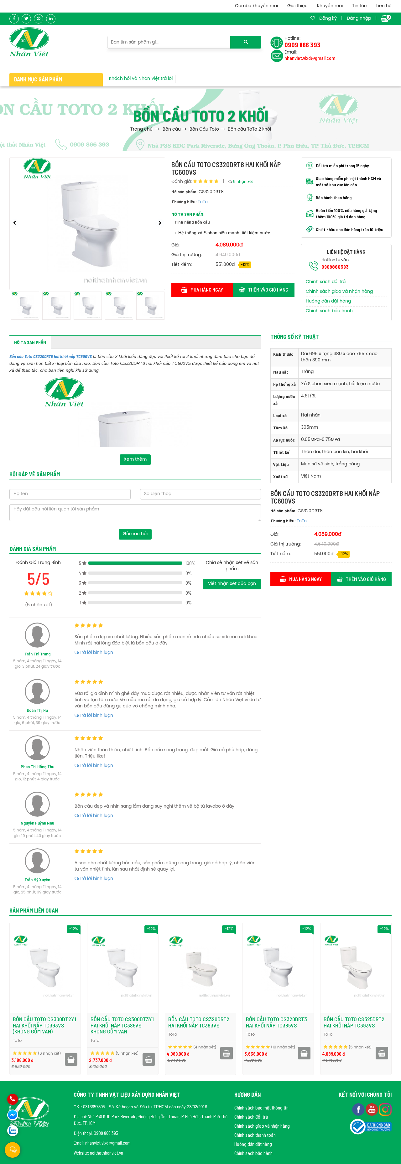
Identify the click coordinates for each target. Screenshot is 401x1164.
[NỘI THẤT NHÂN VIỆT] (29, 42)
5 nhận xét (243, 182)
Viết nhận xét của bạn (232, 584)
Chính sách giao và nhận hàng (339, 291)
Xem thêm (135, 459)
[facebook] (14, 18)
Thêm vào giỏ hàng (268, 289)
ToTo (203, 202)
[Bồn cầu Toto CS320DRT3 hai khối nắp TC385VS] (278, 967)
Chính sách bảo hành (329, 311)
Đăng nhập (359, 18)
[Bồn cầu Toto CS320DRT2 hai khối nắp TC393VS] (200, 967)
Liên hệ (384, 6)
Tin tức (359, 6)
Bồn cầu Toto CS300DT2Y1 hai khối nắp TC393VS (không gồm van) (44, 1025)
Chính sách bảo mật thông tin (261, 1107)
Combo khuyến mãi (256, 6)
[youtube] (372, 1109)
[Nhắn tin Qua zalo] (12, 1130)
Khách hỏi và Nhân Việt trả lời (141, 78)
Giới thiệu (297, 6)
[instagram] (385, 1109)
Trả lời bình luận (96, 652)
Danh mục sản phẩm (38, 79)
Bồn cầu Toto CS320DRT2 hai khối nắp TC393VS (198, 1022)
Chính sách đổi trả (326, 282)
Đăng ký (328, 18)
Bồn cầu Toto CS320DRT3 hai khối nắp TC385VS (276, 1022)
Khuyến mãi (330, 6)
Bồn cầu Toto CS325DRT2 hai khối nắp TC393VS (354, 1022)
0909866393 (335, 267)
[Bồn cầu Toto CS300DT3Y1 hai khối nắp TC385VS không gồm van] (122, 967)
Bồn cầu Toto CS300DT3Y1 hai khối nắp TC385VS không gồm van (122, 1025)
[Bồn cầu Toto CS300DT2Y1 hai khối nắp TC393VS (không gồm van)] (45, 967)
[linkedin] (50, 18)
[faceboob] (359, 1109)
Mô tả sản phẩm (30, 342)
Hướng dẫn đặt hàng (328, 301)
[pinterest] (38, 18)
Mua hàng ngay (206, 289)
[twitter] (26, 18)
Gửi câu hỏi (135, 534)
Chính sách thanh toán (255, 1135)
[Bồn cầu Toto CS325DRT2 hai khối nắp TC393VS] (355, 967)
